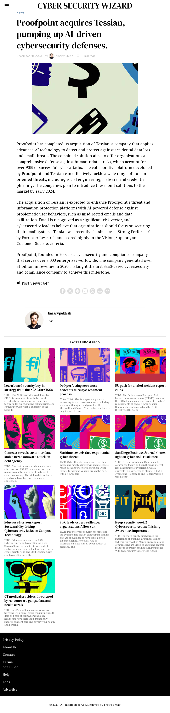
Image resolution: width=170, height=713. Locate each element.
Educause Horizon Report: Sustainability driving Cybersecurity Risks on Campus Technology (27, 528)
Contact (9, 654)
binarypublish (64, 55)
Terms (8, 662)
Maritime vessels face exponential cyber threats (84, 455)
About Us (9, 647)
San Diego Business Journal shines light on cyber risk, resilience (140, 455)
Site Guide (10, 667)
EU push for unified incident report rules (140, 388)
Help (6, 674)
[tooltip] (63, 291)
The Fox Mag (112, 705)
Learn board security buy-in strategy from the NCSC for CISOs (28, 388)
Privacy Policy (13, 639)
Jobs (6, 682)
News (21, 12)
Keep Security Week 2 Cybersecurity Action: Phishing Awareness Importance (137, 526)
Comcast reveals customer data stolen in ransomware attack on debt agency (27, 457)
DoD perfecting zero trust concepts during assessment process (81, 390)
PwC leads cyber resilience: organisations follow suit (80, 524)
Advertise (10, 689)
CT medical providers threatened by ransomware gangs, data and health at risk (28, 600)
